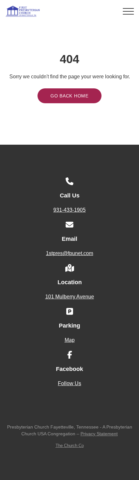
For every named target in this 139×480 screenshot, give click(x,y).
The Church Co (70, 445)
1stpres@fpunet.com (69, 253)
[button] (128, 11)
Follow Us (69, 383)
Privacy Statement (99, 433)
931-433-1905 (69, 210)
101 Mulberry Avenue (69, 296)
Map (70, 340)
